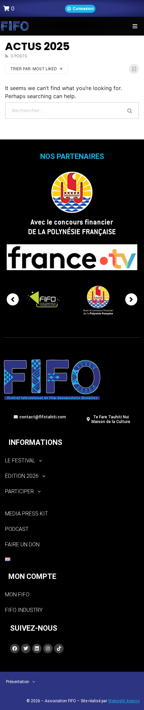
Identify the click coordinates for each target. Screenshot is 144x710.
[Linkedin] (37, 648)
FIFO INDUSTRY (24, 610)
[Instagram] (48, 648)
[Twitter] (25, 648)
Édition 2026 (22, 476)
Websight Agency (124, 701)
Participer (19, 491)
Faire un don (22, 544)
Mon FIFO (17, 594)
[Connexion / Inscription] (80, 9)
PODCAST (16, 529)
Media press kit (26, 513)
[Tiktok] (59, 648)
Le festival (20, 460)
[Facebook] (14, 648)
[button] (135, 26)
